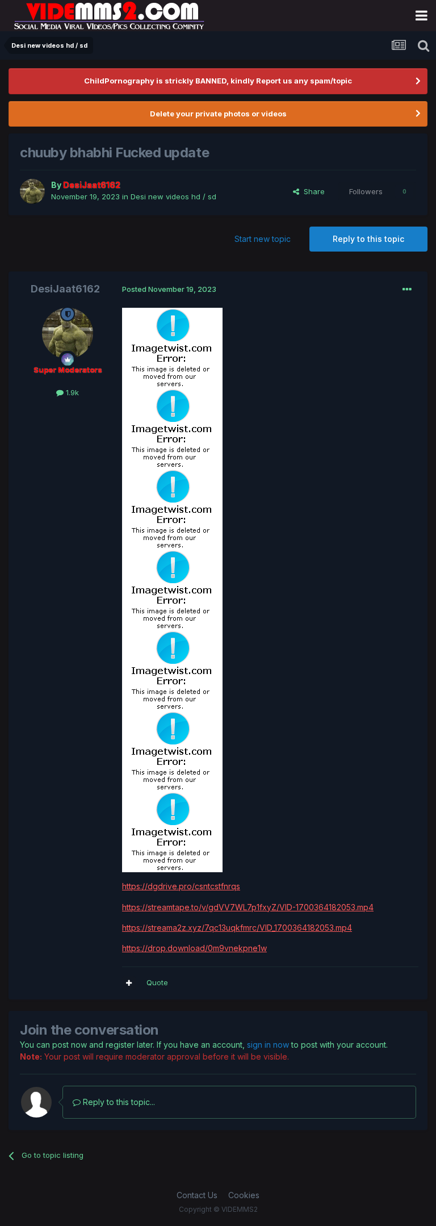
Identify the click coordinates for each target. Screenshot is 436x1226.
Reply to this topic (368, 239)
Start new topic (262, 239)
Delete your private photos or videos (218, 113)
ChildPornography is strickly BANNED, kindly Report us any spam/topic (218, 80)
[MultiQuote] (129, 983)
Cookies (243, 1195)
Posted (169, 289)
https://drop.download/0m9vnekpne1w (194, 948)
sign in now (268, 1044)
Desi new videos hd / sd (173, 196)
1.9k (71, 392)
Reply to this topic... (118, 1102)
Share (312, 191)
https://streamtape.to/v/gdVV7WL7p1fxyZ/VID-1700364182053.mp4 (248, 907)
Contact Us (197, 1195)
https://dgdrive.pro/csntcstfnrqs (181, 886)
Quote (157, 982)
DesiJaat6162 (65, 289)
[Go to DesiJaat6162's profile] (32, 191)
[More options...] (407, 289)
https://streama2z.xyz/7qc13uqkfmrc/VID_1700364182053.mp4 (237, 927)
